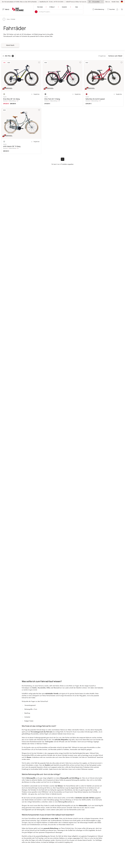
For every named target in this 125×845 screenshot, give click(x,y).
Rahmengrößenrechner (65, 802)
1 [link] (62, 159)
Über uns (107, 2)
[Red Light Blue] (86, 94)
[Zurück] (4, 19)
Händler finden (115, 2)
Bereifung (44, 836)
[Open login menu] (118, 9)
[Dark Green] (4, 142)
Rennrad (56, 688)
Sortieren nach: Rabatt (115, 56)
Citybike (34, 688)
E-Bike (48, 688)
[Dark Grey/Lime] (4, 94)
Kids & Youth (10, 45)
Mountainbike (42, 688)
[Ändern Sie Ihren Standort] (122, 2)
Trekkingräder (49, 742)
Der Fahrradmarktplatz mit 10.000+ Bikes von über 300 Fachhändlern (19, 2)
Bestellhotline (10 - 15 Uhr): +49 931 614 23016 (51, 2)
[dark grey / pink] (45, 94)
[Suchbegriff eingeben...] (36, 11)
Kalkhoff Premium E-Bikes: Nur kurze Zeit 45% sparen (79, 2)
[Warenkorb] (122, 9)
